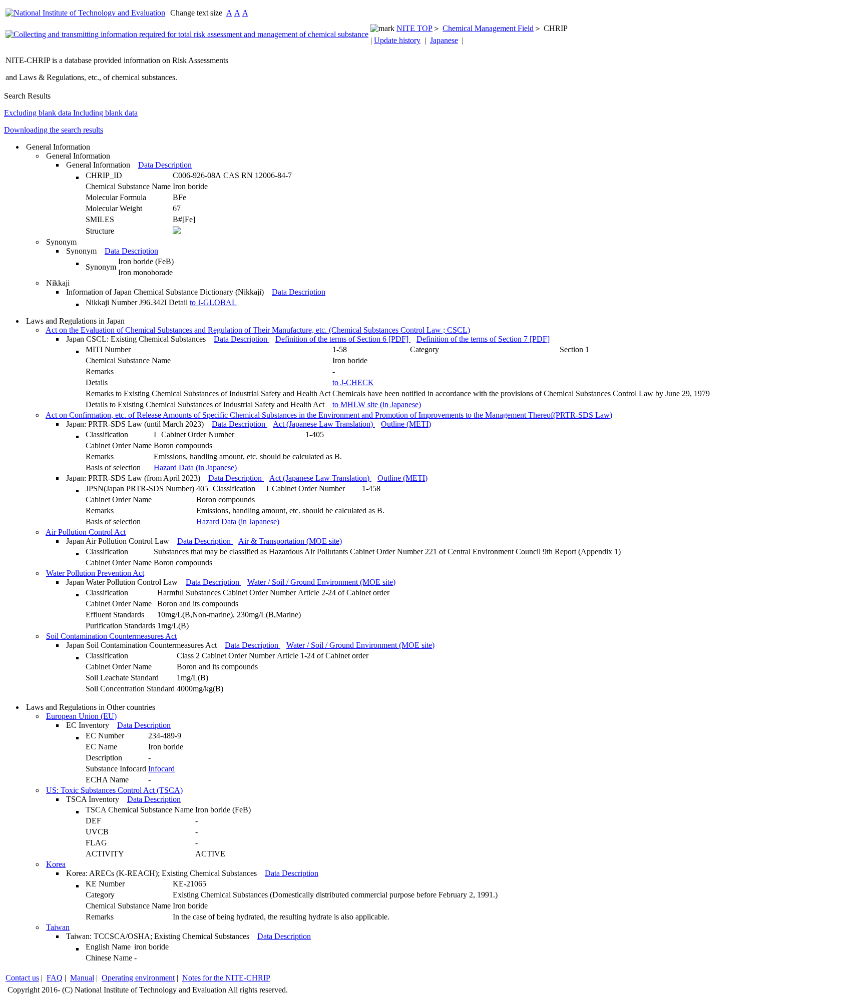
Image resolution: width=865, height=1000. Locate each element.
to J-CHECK (353, 382)
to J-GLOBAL (213, 302)
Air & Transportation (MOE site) (290, 541)
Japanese (444, 40)
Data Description (165, 165)
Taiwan (58, 927)
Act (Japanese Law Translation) (324, 424)
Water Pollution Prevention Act (95, 573)
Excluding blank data (38, 113)
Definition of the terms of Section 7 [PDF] (483, 339)
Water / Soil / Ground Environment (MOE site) (321, 582)
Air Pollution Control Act (86, 532)
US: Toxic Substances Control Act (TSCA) (114, 790)
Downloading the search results (53, 130)
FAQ (55, 977)
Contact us (22, 977)
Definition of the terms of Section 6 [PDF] (342, 339)
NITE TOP (414, 28)
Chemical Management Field (488, 28)
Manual (82, 977)
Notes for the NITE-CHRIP (226, 977)
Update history (397, 40)
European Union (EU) (81, 716)
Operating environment (138, 977)
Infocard (161, 768)
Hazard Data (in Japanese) (195, 467)
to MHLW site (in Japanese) (376, 404)
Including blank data (105, 113)
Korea (56, 864)
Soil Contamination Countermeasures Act (111, 636)
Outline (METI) (406, 424)
